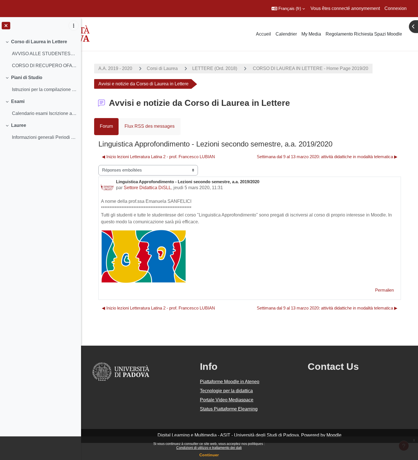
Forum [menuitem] (106, 126)
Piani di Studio (26, 77)
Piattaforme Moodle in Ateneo (229, 381)
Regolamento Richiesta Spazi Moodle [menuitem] (364, 34)
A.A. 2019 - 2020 (115, 68)
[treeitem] (40, 54)
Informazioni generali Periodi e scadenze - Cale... (44, 137)
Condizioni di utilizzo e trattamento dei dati (209, 448)
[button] (288, 8)
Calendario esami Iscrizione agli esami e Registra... (44, 113)
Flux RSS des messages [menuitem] (150, 126)
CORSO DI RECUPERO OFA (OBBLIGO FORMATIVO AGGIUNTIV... (44, 65)
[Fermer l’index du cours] (6, 26)
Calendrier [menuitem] (286, 34)
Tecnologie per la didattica (226, 390)
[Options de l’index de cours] (74, 25)
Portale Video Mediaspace (226, 399)
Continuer (209, 455)
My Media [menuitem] (311, 34)
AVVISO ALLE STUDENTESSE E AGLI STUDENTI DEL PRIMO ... (44, 53)
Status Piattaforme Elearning (229, 409)
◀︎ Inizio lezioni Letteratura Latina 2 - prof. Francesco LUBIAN (158, 156)
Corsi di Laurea (162, 68)
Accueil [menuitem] (263, 34)
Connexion (395, 8)
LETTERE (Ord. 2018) (214, 68)
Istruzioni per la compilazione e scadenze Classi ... (44, 89)
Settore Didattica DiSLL (147, 187)
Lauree (18, 125)
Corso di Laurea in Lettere (39, 41)
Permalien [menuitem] (384, 290)
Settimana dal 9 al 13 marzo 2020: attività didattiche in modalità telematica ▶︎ (327, 156)
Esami (17, 101)
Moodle (334, 435)
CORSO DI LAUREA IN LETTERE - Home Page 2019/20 (310, 68)
